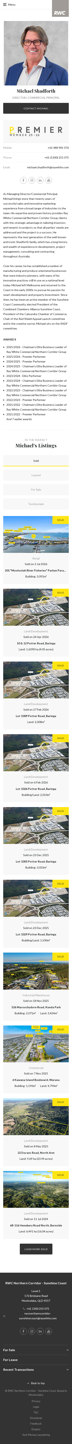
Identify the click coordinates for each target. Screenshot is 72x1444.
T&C (36, 1412)
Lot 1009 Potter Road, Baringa (36, 716)
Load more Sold (36, 1249)
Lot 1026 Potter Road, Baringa (36, 788)
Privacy (36, 1401)
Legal (36, 1406)
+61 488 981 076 (58, 147)
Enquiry (36, 1429)
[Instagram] (31, 180)
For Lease (10, 1360)
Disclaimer (36, 1418)
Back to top (38, 1383)
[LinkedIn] (40, 180)
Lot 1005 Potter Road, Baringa (36, 861)
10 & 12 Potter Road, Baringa (36, 643)
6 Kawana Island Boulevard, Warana (36, 1079)
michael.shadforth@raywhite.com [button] (48, 167)
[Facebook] (23, 180)
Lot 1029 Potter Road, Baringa (36, 934)
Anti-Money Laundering (36, 1434)
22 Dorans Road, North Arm (36, 1152)
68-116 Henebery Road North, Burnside (36, 1225)
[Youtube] (48, 180)
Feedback (36, 1423)
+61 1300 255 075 (37, 1308)
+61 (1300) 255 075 (56, 157)
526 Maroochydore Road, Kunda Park (36, 1007)
